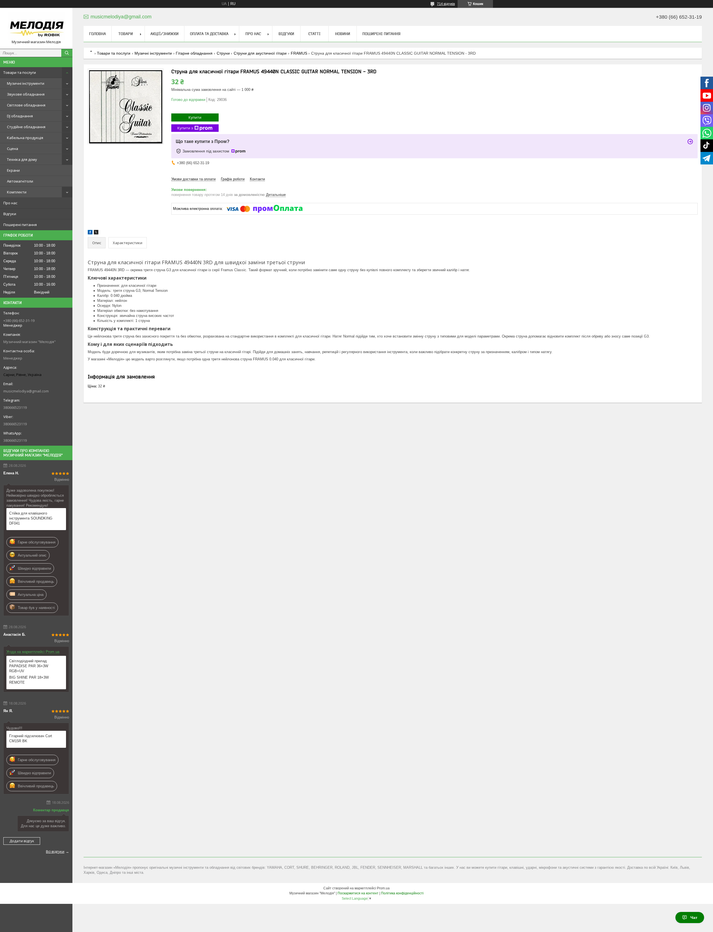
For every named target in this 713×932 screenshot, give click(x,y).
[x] (96, 233)
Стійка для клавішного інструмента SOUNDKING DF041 (30, 518)
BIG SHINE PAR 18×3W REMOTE (29, 680)
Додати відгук (21, 840)
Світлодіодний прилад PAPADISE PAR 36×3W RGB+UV (28, 666)
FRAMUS (299, 53)
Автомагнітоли (20, 181)
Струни (223, 53)
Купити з (185, 127)
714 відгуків (446, 4)
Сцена (12, 148)
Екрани (13, 170)
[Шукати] (66, 53)
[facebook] (90, 233)
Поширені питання (20, 224)
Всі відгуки (55, 851)
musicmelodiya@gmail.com (26, 391)
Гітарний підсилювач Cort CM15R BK (30, 738)
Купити (195, 117)
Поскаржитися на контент (358, 893)
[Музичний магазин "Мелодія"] (36, 26)
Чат (693, 917)
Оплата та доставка (209, 33)
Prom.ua (383, 888)
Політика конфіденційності (402, 893)
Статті (314, 33)
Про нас (10, 202)
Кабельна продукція (25, 137)
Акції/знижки (164, 33)
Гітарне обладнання (194, 53)
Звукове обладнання (26, 94)
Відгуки (9, 213)
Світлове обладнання (26, 105)
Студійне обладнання (26, 126)
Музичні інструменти (25, 83)
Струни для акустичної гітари (260, 53)
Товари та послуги (19, 72)
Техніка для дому (22, 159)
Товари (125, 33)
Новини (342, 33)
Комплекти (16, 192)
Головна (97, 33)
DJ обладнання (20, 115)
